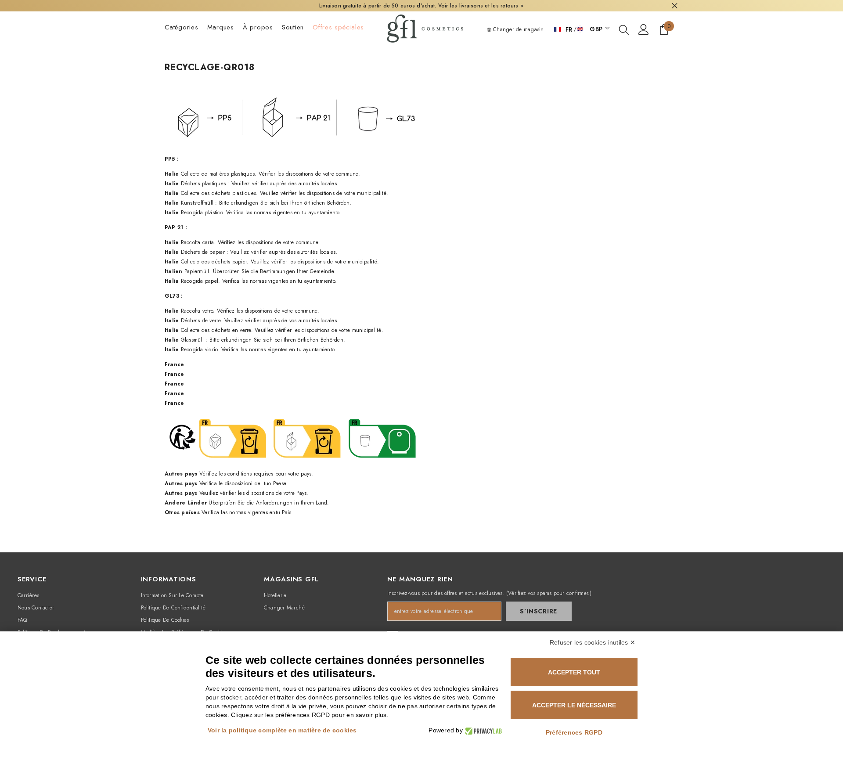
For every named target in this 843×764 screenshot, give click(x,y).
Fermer (674, 6)
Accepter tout (574, 672)
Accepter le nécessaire (574, 705)
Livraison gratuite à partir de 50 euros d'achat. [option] (421, 6)
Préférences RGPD (574, 732)
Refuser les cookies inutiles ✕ (592, 642)
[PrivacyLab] (482, 730)
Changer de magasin (517, 29)
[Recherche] (624, 29)
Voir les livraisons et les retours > (481, 6)
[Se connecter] (644, 29)
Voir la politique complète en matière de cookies (282, 730)
